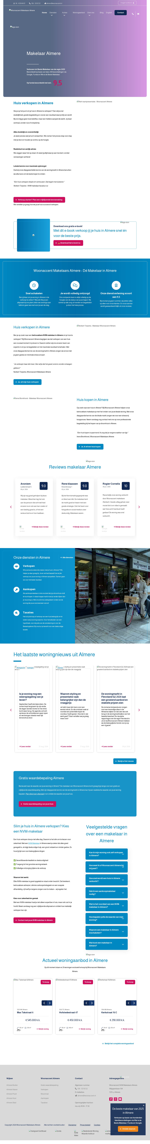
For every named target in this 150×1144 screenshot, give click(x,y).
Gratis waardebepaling (49, 1085)
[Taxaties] (16, 613)
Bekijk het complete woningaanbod (119, 1043)
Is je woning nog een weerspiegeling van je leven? (31, 696)
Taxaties (28, 612)
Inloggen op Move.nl (126, 3)
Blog (101, 13)
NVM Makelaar (34, 843)
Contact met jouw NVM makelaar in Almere (35, 920)
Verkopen (29, 565)
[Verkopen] (16, 566)
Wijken (9, 1078)
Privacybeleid (85, 1125)
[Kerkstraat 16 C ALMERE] (117, 992)
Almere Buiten (12, 1085)
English (109, 13)
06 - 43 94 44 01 (20, 3)
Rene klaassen (70, 483)
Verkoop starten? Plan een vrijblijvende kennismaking (40, 200)
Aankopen (29, 589)
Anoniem (26, 483)
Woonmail (45, 1094)
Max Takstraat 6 (25, 1012)
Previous (11, 507)
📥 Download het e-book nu (69, 243)
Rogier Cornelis (111, 483)
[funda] (63, 1132)
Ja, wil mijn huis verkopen (28, 382)
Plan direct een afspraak (35, 794)
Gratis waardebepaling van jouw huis (38, 804)
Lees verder (26, 746)
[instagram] (115, 1099)
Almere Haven (12, 1089)
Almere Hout (11, 1098)
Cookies (97, 1125)
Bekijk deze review (40, 527)
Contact (120, 13)
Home (44, 13)
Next (139, 507)
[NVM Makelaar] (76, 1133)
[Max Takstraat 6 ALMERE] (33, 992)
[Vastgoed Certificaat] (40, 1132)
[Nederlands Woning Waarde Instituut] (92, 1132)
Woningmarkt (21, 668)
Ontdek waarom (128, 1129)
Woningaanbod (79, 13)
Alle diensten (67, 557)
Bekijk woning (43, 1029)
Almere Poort (11, 1094)
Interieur (60, 668)
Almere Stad (11, 1103)
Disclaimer (72, 1125)
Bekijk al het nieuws (126, 761)
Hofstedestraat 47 (68, 1012)
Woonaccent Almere (50, 1078)
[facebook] (111, 1099)
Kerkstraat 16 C (109, 1012)
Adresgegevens (116, 1078)
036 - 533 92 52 (82, 1089)
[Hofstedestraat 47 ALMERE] (75, 992)
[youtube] (120, 1099)
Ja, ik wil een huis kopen (91, 447)
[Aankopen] (16, 590)
